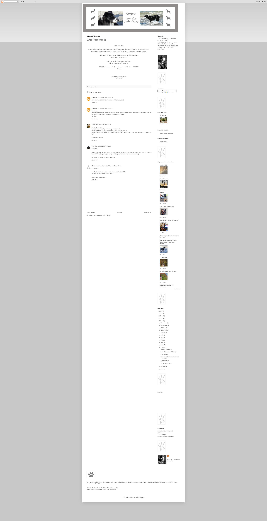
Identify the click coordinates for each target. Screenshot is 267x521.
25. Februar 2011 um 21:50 (103, 146)
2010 (161, 369)
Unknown (94, 97)
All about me (163, 257)
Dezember (164, 323)
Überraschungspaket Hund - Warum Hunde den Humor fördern (168, 242)
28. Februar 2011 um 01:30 (113, 166)
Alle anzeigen (177, 289)
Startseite (119, 212)
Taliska (162, 192)
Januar (163, 366)
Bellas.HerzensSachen (166, 285)
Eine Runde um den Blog (167, 206)
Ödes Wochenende (166, 349)
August (163, 333)
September (164, 330)
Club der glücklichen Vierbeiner (169, 236)
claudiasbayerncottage (98, 166)
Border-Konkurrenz (166, 363)
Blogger (142, 497)
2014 (161, 313)
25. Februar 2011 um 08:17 (105, 108)
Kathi (93, 124)
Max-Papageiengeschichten (168, 271)
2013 (161, 316)
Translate (171, 93)
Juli (162, 335)
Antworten (94, 102)
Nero (93, 146)
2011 (161, 321)
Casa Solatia (163, 141)
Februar (163, 347)
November (164, 325)
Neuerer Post (91, 212)
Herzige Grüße (165, 360)
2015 (161, 311)
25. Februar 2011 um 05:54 (105, 97)
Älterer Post (147, 212)
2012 (161, 318)
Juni (162, 337)
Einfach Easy (164, 165)
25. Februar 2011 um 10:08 (103, 124)
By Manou (163, 115)
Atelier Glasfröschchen (166, 133)
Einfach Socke (164, 179)
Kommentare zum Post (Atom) (102, 215)
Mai (162, 340)
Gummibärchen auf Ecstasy (168, 352)
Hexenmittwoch (165, 354)
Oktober (163, 328)
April (162, 342)
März (162, 345)
